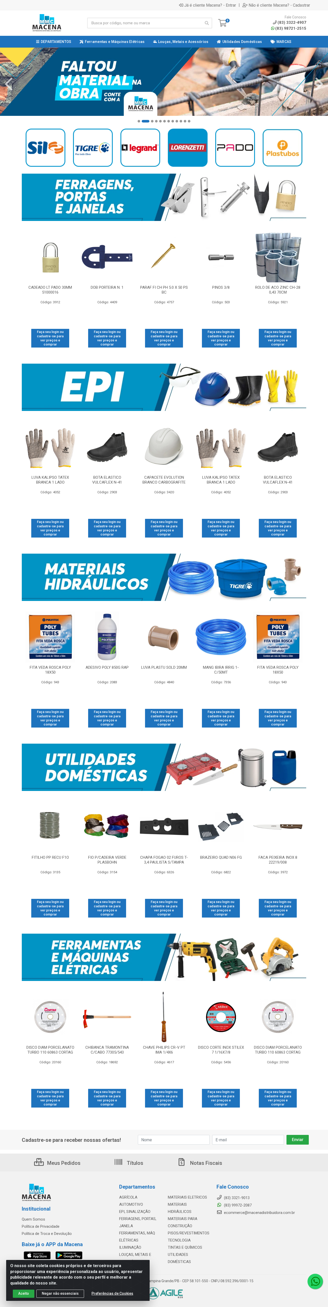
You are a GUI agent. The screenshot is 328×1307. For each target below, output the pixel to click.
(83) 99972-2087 (237, 1205)
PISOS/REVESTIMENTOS (188, 1233)
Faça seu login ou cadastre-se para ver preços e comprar (50, 338)
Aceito (23, 1293)
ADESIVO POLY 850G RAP (107, 667)
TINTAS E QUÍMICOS (185, 1247)
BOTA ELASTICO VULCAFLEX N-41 (107, 480)
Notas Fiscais (205, 1163)
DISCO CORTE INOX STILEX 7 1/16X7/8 (221, 1050)
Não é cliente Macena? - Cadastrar (279, 5)
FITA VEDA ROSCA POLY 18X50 (50, 670)
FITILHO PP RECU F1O (50, 857)
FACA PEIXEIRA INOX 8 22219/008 (278, 860)
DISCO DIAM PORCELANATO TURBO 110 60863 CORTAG (50, 1050)
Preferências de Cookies (112, 1293)
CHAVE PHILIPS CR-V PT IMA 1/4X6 (164, 1050)
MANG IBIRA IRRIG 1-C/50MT (221, 670)
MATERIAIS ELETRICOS (187, 1197)
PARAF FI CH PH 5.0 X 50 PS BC (164, 290)
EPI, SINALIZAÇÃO (134, 1211)
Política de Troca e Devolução (47, 1233)
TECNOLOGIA (179, 1240)
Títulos (134, 1163)
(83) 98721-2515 (290, 28)
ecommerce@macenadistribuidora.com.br (259, 1212)
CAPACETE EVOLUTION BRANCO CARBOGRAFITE (164, 480)
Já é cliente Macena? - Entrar (210, 5)
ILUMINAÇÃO (130, 1247)
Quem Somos (33, 1219)
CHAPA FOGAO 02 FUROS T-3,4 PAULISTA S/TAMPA (164, 860)
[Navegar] (9, 84)
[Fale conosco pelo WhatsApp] (315, 1281)
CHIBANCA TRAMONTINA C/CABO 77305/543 (107, 1050)
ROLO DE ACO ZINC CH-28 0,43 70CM (277, 290)
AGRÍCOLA (128, 1197)
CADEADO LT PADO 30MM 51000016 (50, 290)
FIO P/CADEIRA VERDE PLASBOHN (107, 860)
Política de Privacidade (40, 1226)
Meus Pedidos (63, 1163)
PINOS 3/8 (221, 287)
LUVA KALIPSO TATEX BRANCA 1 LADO (50, 480)
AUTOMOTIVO (131, 1204)
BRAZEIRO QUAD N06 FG (221, 857)
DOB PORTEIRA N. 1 (107, 287)
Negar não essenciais (60, 1293)
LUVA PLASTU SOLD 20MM (164, 667)
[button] (139, 121)
